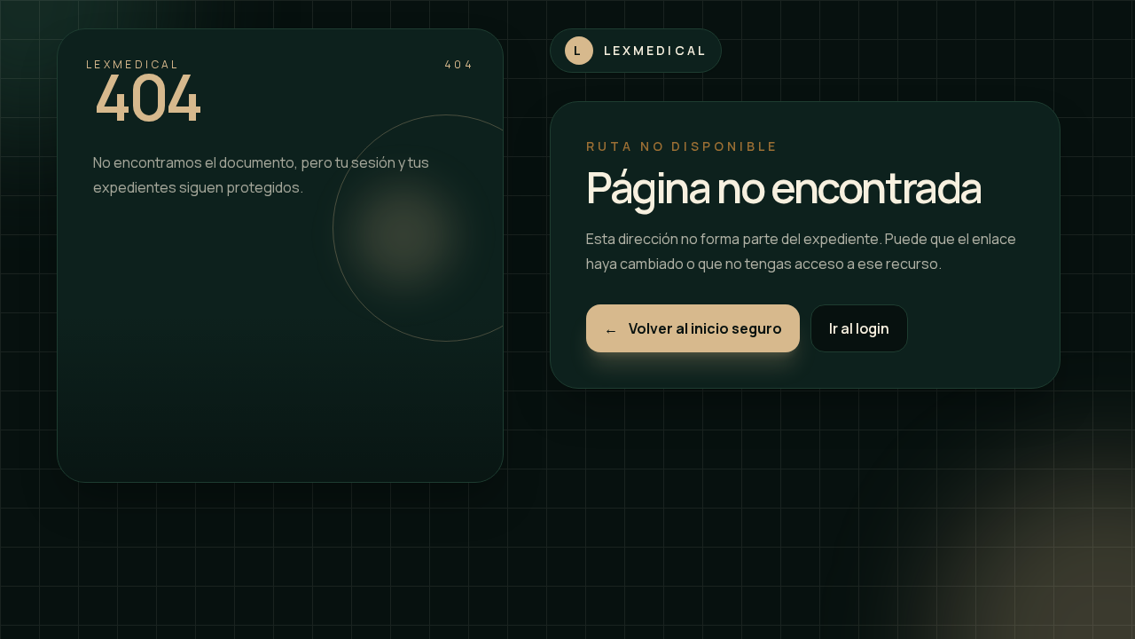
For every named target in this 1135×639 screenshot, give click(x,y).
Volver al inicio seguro (693, 328)
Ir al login (859, 328)
